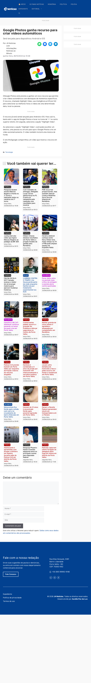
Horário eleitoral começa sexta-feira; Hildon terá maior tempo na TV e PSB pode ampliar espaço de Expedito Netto (49, 241)
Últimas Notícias (37, 4)
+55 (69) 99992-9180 (61, 572)
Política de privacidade (12, 598)
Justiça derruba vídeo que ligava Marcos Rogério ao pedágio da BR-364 (11, 239)
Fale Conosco (10, 574)
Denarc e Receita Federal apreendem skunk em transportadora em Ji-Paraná (49, 411)
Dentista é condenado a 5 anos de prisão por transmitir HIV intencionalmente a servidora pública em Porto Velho (30, 370)
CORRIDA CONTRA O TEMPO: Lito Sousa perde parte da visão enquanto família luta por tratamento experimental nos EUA (30, 285)
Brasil (26, 275)
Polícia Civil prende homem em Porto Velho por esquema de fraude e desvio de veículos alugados (11, 369)
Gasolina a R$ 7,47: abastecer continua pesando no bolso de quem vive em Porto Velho (11, 326)
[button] (19, 13)
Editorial (36, 9)
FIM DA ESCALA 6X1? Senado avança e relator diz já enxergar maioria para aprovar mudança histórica (11, 284)
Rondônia (52, 4)
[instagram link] (54, 577)
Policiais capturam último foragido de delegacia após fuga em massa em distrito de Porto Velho (49, 452)
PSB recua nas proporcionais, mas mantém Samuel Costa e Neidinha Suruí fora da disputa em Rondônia (49, 195)
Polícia (74, 4)
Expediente (23, 9)
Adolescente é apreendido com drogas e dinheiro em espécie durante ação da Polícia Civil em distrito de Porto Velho (11, 454)
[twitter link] (50, 577)
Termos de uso (9, 601)
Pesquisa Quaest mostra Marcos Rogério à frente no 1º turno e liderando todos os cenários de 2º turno (11, 195)
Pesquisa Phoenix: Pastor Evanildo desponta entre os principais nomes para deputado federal (30, 452)
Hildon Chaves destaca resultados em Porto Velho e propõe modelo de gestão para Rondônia (30, 240)
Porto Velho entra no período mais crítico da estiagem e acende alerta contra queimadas (49, 282)
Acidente (8, 404)
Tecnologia (9, 152)
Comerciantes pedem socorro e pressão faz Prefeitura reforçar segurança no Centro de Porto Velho (30, 328)
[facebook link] (58, 577)
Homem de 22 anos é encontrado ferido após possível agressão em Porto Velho (30, 411)
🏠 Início (22, 4)
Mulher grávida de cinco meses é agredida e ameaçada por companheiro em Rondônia (49, 327)
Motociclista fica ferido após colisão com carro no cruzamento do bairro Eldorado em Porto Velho (11, 412)
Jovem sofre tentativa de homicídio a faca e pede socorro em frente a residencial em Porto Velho (49, 369)
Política (63, 4)
